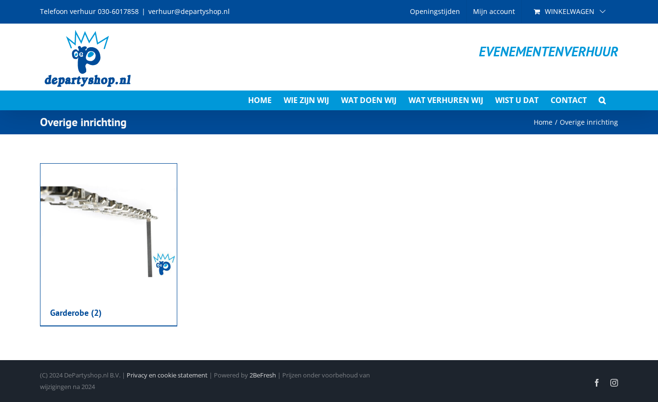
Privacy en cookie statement (167, 375)
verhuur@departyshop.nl (189, 11)
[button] (602, 100)
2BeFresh (263, 375)
